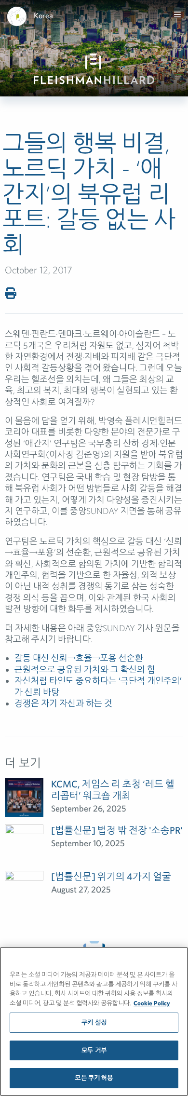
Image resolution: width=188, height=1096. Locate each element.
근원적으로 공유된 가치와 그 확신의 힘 (84, 669)
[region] (94, 1021)
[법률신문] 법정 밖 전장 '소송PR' (117, 830)
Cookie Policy (152, 1003)
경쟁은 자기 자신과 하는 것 (63, 703)
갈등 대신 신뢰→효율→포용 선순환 (78, 658)
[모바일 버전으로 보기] (177, 14)
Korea (43, 15)
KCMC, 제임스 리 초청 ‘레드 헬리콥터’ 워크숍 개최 (113, 789)
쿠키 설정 (94, 1022)
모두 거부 (94, 1050)
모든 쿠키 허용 (94, 1078)
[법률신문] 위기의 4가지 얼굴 (111, 876)
